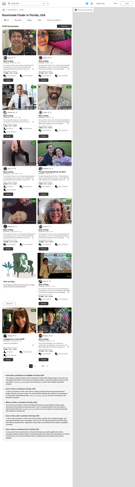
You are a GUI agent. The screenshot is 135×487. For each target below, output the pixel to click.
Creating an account (20, 382)
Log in (127, 3)
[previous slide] (41, 42)
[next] (47, 3)
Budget (29, 20)
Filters (39, 20)
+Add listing (64, 26)
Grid (7, 20)
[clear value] (44, 3)
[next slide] (68, 42)
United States (12, 10)
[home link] (4, 3)
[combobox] (26, 3)
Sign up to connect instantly (38, 395)
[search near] (9, 3)
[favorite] (4, 32)
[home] (4, 9)
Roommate (17, 20)
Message (8, 80)
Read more (9, 303)
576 (43, 366)
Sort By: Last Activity (54, 20)
